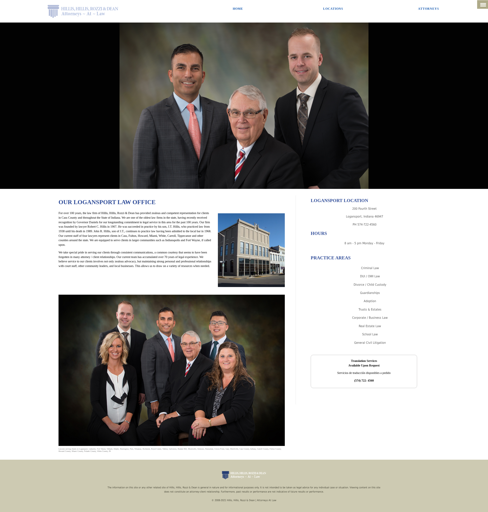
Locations (333, 8)
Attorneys (428, 8)
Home (238, 8)
